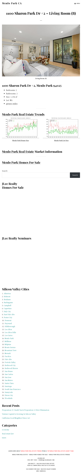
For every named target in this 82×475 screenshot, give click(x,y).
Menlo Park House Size (20, 140)
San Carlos (9, 374)
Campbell (7, 305)
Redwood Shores (11, 368)
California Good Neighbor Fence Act (16, 418)
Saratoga (8, 386)
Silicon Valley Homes (48, 469)
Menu (78, 3)
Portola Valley (10, 362)
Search (4, 171)
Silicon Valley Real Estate (45, 463)
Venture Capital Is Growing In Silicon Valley (19, 414)
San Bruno (9, 371)
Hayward (8, 323)
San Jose (8, 377)
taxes (4, 437)
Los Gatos (8, 335)
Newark (8, 353)
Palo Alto (8, 359)
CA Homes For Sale (33, 469)
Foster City (8, 317)
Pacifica (8, 356)
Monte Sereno (10, 347)
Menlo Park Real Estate (18, 152)
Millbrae (8, 341)
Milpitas (8, 344)
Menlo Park (9, 338)
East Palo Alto (9, 314)
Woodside (8, 398)
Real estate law (8, 433)
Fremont (8, 320)
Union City (9, 395)
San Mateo (9, 380)
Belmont (7, 296)
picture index (12, 103)
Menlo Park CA (12, 3)
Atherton (7, 293)
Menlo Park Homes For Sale (21, 162)
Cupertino (8, 308)
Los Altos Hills (10, 332)
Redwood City (10, 365)
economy (5, 430)
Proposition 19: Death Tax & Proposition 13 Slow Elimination (25, 410)
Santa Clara (9, 383)
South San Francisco (13, 389)
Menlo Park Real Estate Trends (23, 114)
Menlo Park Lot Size (61, 140)
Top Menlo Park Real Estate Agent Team (60, 451)
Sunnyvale (9, 392)
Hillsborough (10, 326)
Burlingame (8, 302)
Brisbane (7, 299)
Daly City (7, 311)
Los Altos (8, 329)
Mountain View (10, 350)
